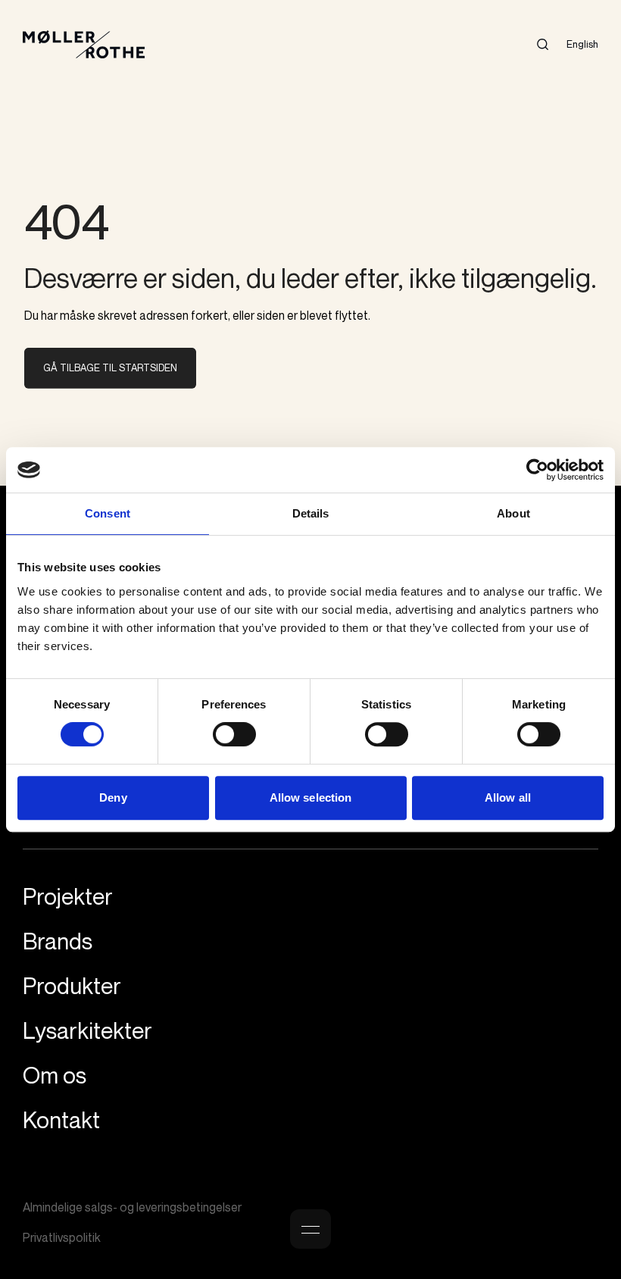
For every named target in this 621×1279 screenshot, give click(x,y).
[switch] (234, 734)
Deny (112, 797)
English (582, 44)
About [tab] (513, 513)
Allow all (508, 797)
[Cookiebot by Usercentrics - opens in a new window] (537, 469)
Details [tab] (310, 513)
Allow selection (311, 797)
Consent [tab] (107, 513)
